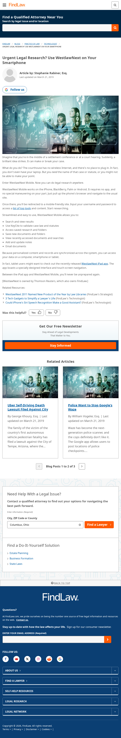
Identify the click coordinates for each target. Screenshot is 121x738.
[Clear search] (79, 524)
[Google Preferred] (60, 659)
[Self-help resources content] (115, 691)
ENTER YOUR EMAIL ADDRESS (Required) (24, 633)
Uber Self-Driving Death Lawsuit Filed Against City (28, 407)
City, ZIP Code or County (22, 518)
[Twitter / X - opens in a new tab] (27, 659)
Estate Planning (19, 553)
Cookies (46, 729)
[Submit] (107, 639)
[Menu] (4, 5)
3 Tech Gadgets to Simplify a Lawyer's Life (30, 298)
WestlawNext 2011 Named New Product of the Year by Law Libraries (46, 294)
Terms (6, 729)
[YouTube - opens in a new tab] (16, 659)
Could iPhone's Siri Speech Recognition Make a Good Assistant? (43, 302)
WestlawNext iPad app (94, 263)
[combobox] (45, 524)
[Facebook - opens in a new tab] (6, 659)
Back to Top (62, 583)
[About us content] (115, 670)
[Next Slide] (82, 466)
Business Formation (21, 558)
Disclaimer (31, 729)
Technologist (50, 44)
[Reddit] (49, 659)
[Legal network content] (115, 711)
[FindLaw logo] (18, 5)
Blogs (17, 44)
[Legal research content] (115, 701)
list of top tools (22, 208)
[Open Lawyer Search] (60, 27)
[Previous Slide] (39, 466)
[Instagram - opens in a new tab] (38, 659)
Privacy (17, 729)
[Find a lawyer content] (115, 680)
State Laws (16, 564)
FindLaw (6, 44)
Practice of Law (32, 44)
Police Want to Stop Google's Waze (90, 407)
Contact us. (22, 619)
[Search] (115, 5)
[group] (60, 418)
